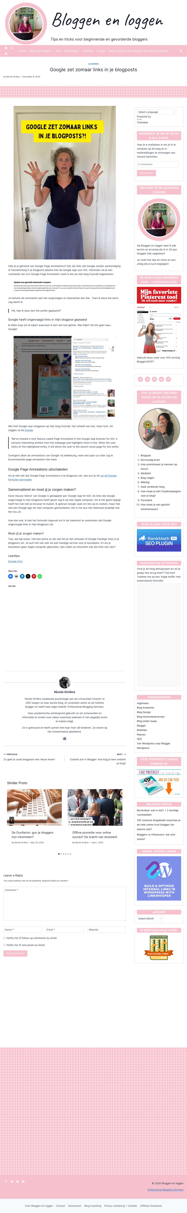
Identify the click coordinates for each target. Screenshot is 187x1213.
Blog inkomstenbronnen (151, 716)
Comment (11, 890)
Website (93, 929)
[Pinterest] (6, 53)
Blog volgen (147, 477)
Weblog (145, 482)
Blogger (141, 725)
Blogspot (146, 455)
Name (9, 929)
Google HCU (15, 561)
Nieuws (141, 734)
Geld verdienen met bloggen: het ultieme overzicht (138, 50)
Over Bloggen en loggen (39, 1205)
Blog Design (144, 712)
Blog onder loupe (147, 721)
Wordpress (143, 748)
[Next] (117, 820)
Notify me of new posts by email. (26, 945)
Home (22, 50)
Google (29, 430)
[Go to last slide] (11, 820)
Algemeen (93, 64)
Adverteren (74, 1205)
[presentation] (34, 807)
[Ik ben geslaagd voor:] (159, 947)
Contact (101, 50)
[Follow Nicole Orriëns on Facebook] (64, 738)
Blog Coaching (92, 1205)
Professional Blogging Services (165, 1189)
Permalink (146, 500)
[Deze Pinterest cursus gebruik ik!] (159, 781)
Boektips (88, 50)
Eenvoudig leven (150, 459)
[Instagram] (11, 48)
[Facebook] (6, 48)
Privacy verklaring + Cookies (120, 1205)
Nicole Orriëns (64, 692)
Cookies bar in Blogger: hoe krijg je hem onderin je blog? (98, 759)
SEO (58, 50)
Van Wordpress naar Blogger (153, 743)
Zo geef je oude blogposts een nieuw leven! (29, 757)
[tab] (59, 854)
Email (51, 929)
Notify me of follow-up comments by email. (32, 938)
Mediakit (146, 473)
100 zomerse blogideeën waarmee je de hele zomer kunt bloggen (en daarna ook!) (158, 825)
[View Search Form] (180, 51)
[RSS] (17, 1181)
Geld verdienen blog (153, 486)
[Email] (23, 1181)
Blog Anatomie (145, 707)
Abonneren (146, 172)
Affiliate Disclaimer (151, 1205)
